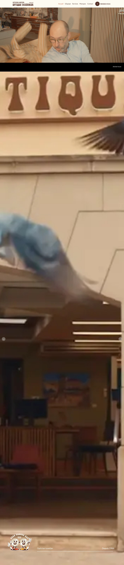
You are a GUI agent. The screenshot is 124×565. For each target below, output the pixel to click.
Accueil (60, 4)
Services (75, 4)
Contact (90, 4)
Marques (83, 4)
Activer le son (117, 10)
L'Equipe (68, 4)
